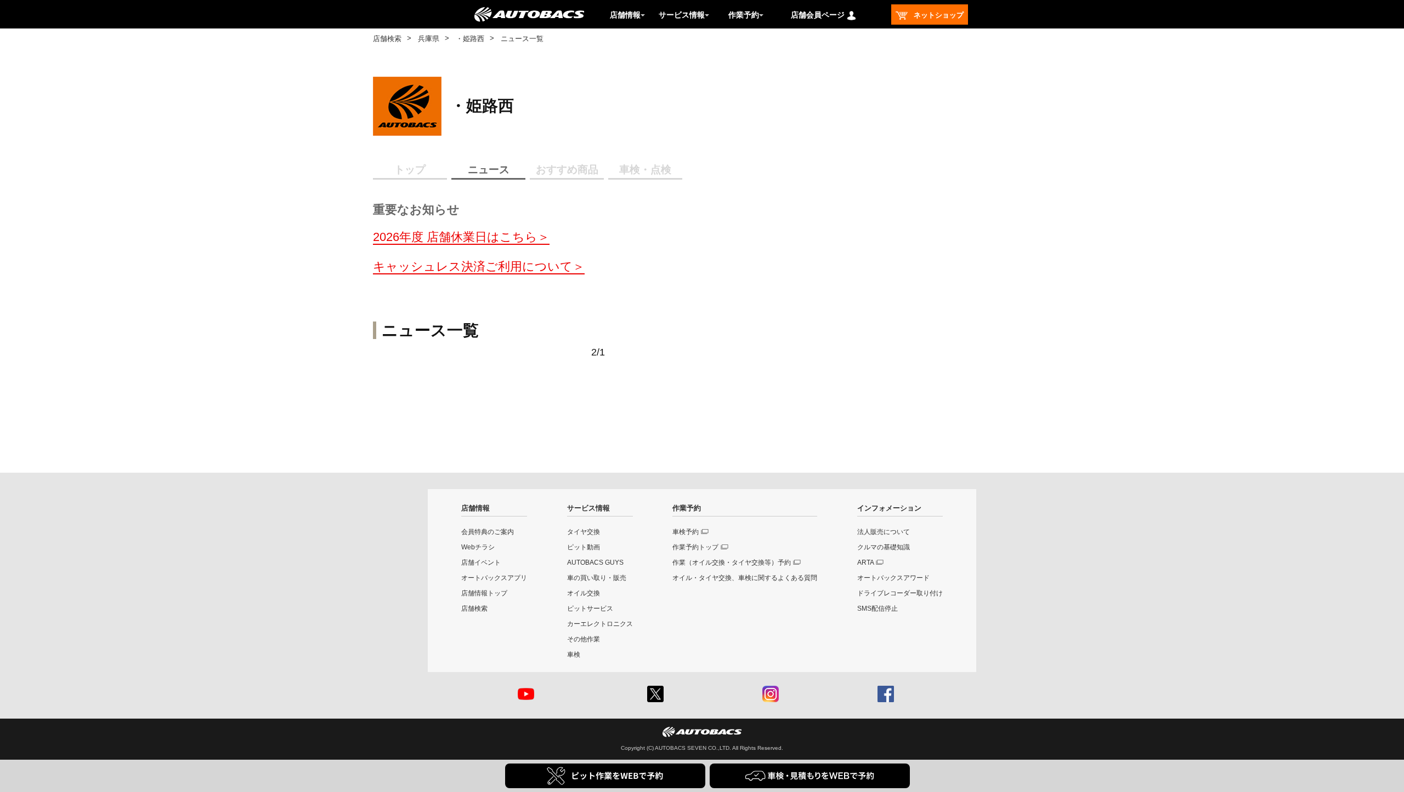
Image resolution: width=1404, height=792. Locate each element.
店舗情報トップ (484, 593)
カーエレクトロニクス (600, 624)
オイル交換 (583, 593)
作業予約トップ (695, 547)
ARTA (865, 562)
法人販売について (883, 532)
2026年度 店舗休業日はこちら (455, 237)
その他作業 (583, 639)
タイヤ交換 (583, 532)
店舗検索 (387, 39)
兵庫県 (428, 39)
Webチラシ (478, 547)
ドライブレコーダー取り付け (900, 593)
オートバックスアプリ (494, 578)
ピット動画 (583, 547)
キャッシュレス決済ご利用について (473, 266)
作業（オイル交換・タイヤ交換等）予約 (731, 562)
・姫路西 (470, 39)
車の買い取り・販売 (596, 578)
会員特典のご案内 (487, 532)
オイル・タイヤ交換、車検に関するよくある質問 (744, 578)
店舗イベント (481, 562)
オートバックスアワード (893, 578)
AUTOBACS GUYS (595, 562)
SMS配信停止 (877, 608)
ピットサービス (590, 608)
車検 (573, 654)
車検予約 (685, 532)
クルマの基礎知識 (883, 547)
